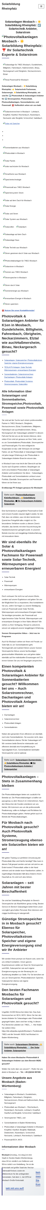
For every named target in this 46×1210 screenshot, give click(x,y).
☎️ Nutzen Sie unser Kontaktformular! (18, 310)
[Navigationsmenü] (41, 6)
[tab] (24, 131)
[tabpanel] (23, 228)
